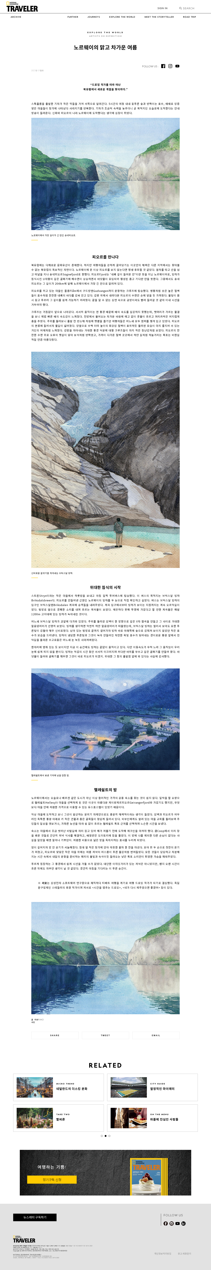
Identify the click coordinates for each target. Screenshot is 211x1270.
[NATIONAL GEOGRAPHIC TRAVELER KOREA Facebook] (163, 66)
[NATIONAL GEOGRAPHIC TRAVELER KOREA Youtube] (177, 66)
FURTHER (73, 17)
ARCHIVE (16, 17)
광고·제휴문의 (184, 1253)
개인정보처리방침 (162, 1253)
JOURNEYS (94, 17)
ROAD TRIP (189, 17)
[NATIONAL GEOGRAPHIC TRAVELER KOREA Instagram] (170, 66)
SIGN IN (163, 8)
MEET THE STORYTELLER (159, 17)
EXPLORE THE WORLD (122, 17)
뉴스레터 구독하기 (34, 1217)
